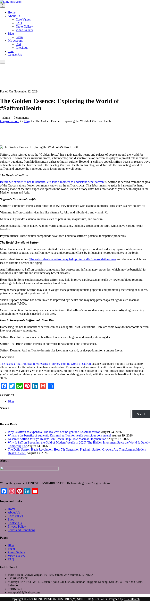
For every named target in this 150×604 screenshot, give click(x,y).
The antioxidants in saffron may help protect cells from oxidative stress (72, 259)
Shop (11, 51)
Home (11, 12)
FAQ (19, 23)
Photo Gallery (24, 26)
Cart (18, 44)
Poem (19, 37)
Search (4, 408)
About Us (14, 16)
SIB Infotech (132, 599)
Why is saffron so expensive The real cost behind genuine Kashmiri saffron (54, 432)
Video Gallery (24, 30)
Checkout (22, 47)
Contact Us (15, 54)
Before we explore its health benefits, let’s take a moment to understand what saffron (52, 182)
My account (15, 40)
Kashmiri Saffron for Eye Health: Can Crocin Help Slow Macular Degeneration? (58, 439)
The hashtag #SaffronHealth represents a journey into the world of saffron (45, 363)
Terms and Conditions (21, 530)
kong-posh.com (9, 121)
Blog (11, 33)
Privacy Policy (17, 526)
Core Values (23, 19)
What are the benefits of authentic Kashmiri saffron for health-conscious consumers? (59, 435)
